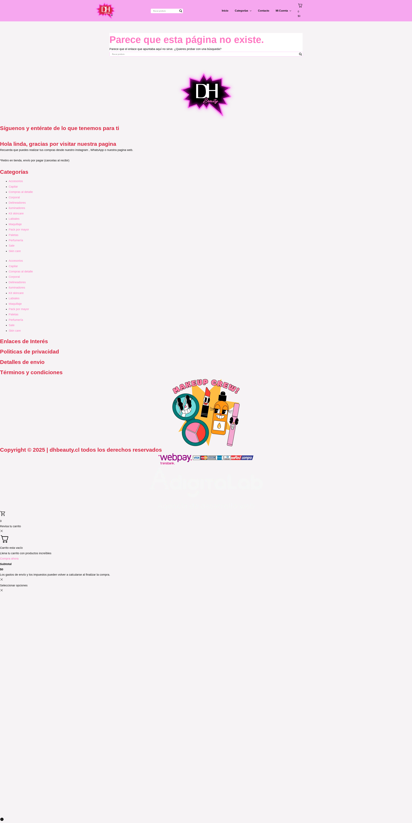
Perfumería (16, 240)
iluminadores (17, 208)
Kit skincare (16, 213)
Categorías (241, 10)
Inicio (225, 10)
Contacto (263, 10)
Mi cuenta (282, 10)
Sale (11, 245)
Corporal (14, 197)
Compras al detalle (21, 192)
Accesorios (16, 181)
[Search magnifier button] (180, 11)
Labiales (14, 218)
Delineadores (17, 202)
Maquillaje (15, 224)
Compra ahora (9, 558)
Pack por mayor (19, 229)
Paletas (13, 235)
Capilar (13, 186)
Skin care (15, 251)
